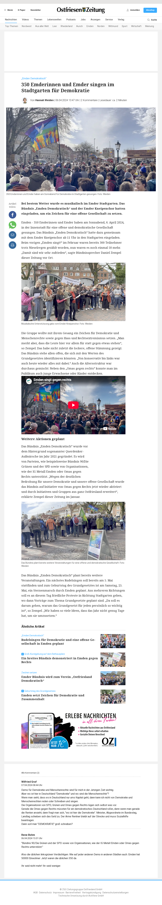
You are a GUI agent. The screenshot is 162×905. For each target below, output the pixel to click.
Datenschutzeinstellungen (116, 892)
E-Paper (21, 10)
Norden (101, 26)
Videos (25, 19)
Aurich (79, 26)
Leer (55, 26)
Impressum (58, 892)
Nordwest (26, 26)
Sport (124, 26)
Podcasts (71, 19)
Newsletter (36, 10)
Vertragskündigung (91, 892)
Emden (90, 26)
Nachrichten (11, 19)
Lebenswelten (54, 19)
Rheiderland (66, 26)
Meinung (149, 26)
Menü (10, 10)
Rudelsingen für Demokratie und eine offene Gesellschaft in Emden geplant (58, 641)
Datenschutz (45, 892)
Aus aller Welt (42, 26)
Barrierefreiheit (73, 892)
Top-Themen (11, 26)
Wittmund (113, 26)
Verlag (121, 19)
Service (109, 19)
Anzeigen (95, 19)
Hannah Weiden (44, 100)
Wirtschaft (136, 26)
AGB (35, 892)
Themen (38, 19)
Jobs (83, 19)
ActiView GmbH (96, 895)
